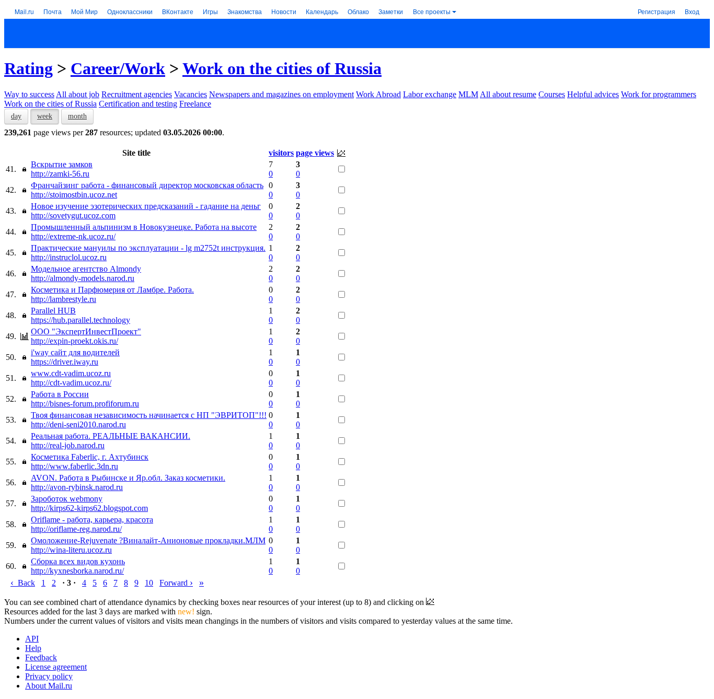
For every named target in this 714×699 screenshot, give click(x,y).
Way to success (29, 94)
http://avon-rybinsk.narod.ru (77, 487)
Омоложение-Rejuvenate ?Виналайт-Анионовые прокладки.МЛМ (148, 540)
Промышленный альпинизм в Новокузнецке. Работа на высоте (144, 227)
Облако (358, 11)
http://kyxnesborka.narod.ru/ (77, 570)
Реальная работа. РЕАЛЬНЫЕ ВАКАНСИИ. (110, 436)
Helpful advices (593, 94)
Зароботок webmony (66, 498)
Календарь (322, 11)
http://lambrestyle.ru (63, 299)
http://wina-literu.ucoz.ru (71, 549)
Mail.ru (24, 11)
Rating (28, 68)
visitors (281, 152)
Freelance (195, 103)
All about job (77, 94)
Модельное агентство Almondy (86, 268)
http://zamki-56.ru (60, 173)
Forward (176, 582)
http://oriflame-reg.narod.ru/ (76, 529)
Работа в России (60, 394)
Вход (692, 11)
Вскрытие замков (62, 164)
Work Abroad (378, 94)
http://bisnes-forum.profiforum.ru (85, 403)
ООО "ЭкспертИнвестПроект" (86, 331)
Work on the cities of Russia (282, 68)
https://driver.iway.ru (64, 361)
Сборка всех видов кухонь (78, 561)
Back (22, 582)
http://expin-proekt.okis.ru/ (74, 340)
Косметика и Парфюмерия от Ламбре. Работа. (112, 289)
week (44, 116)
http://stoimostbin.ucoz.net (74, 194)
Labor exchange (429, 94)
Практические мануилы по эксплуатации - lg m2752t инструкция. (148, 247)
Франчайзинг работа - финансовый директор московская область (147, 185)
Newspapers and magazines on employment (281, 94)
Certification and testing (138, 103)
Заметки (390, 11)
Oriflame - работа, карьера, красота (92, 519)
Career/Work (118, 68)
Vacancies (190, 94)
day (16, 116)
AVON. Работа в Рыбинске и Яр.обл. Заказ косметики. (128, 477)
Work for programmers (658, 94)
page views (315, 152)
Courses (551, 94)
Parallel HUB (53, 310)
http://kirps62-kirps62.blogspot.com (89, 508)
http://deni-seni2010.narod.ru (78, 424)
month (77, 116)
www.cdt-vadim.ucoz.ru (71, 373)
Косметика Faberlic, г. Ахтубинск (89, 456)
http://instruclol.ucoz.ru (69, 257)
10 (149, 582)
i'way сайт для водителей (75, 352)
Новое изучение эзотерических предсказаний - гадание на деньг (146, 206)
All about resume (508, 94)
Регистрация (656, 11)
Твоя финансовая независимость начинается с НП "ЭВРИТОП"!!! (149, 415)
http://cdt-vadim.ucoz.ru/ (71, 382)
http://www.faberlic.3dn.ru (74, 466)
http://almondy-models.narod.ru (82, 278)
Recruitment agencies (136, 94)
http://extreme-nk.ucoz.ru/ (73, 236)
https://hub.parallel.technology (80, 320)
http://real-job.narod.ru (68, 445)
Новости (283, 11)
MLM (468, 94)
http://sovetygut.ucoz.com (73, 215)
